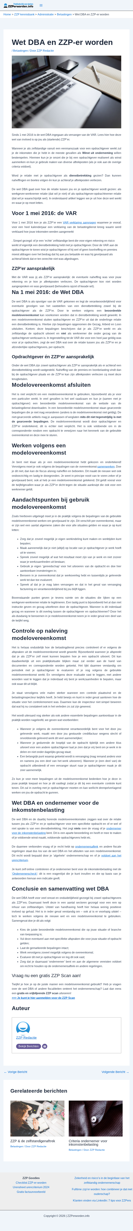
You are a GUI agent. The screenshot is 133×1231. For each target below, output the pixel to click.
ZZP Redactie (26, 1037)
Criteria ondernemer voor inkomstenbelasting (88, 1142)
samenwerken (106, 466)
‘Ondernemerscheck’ (24, 873)
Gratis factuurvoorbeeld (31, 1191)
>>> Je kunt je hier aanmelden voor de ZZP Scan (43, 997)
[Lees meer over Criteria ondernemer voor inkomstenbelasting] (96, 1118)
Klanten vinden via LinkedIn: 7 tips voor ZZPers (102, 1200)
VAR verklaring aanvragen (79, 222)
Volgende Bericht (115, 1071)
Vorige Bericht (15, 1071)
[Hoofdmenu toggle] (41, 5)
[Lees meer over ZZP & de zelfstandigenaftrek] (37, 1118)
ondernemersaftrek (86, 846)
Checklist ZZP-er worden (31, 1182)
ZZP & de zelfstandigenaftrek (32, 1141)
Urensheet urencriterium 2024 (31, 1187)
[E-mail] (44, 1046)
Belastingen (20, 50)
